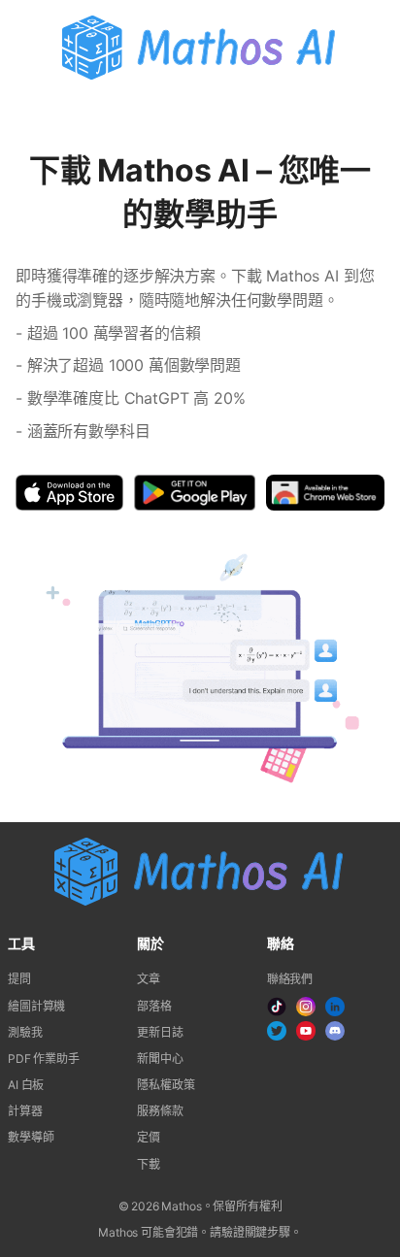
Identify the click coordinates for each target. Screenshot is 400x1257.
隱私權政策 (165, 1084)
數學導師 (30, 1137)
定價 (148, 1137)
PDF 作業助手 (44, 1058)
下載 (148, 1164)
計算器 (25, 1111)
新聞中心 (160, 1058)
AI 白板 (26, 1084)
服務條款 (160, 1111)
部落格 (154, 1006)
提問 (19, 979)
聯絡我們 (290, 979)
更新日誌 (160, 1032)
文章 (148, 979)
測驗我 (25, 1032)
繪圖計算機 (36, 1006)
